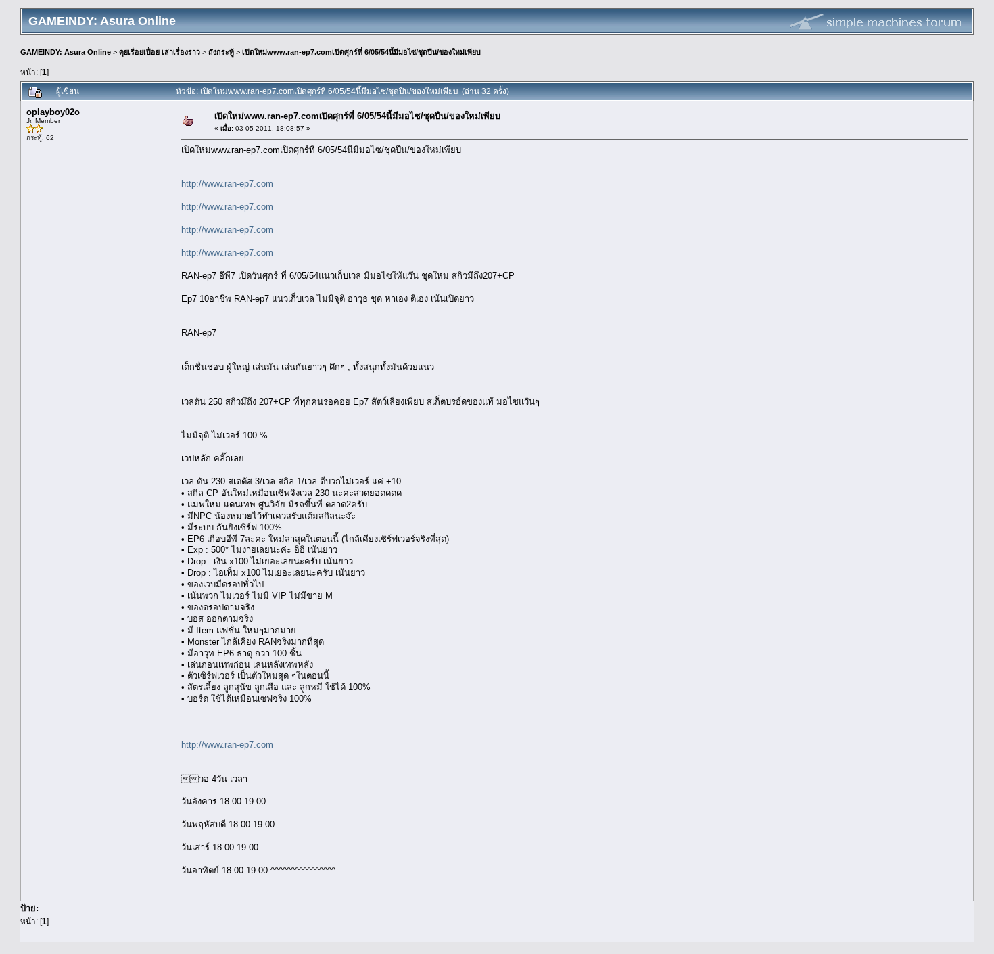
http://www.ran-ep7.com (227, 184)
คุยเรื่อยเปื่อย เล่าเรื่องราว (159, 52)
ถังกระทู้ (221, 52)
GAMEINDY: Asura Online (65, 52)
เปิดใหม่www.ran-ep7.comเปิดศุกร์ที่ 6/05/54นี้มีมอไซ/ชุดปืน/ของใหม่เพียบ (361, 52)
